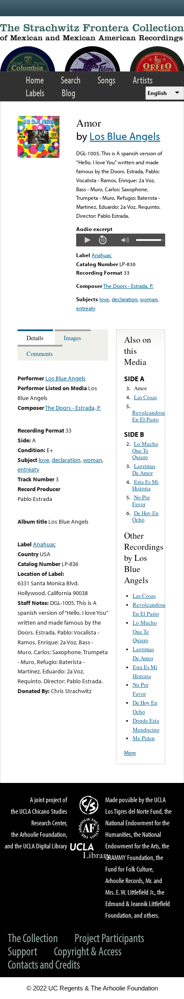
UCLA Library (90, 851)
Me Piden (144, 738)
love (104, 299)
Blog (68, 92)
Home (35, 80)
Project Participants (109, 937)
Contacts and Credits (44, 964)
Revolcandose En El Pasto (148, 416)
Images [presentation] (72, 338)
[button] (87, 240)
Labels (35, 92)
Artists (143, 80)
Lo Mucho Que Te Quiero (145, 450)
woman (148, 299)
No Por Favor (141, 500)
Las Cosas (145, 397)
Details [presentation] (35, 338)
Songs (107, 80)
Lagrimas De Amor (143, 469)
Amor (140, 388)
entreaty (85, 308)
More (130, 752)
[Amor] (38, 155)
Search (70, 80)
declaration (124, 299)
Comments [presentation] (40, 354)
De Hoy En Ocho (145, 516)
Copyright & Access (88, 950)
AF (90, 828)
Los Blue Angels (124, 135)
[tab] (36, 337)
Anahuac (102, 255)
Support (22, 950)
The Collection (33, 937)
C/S (90, 805)
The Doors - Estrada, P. (128, 285)
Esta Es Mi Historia (145, 485)
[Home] (92, 33)
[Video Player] (120, 240)
